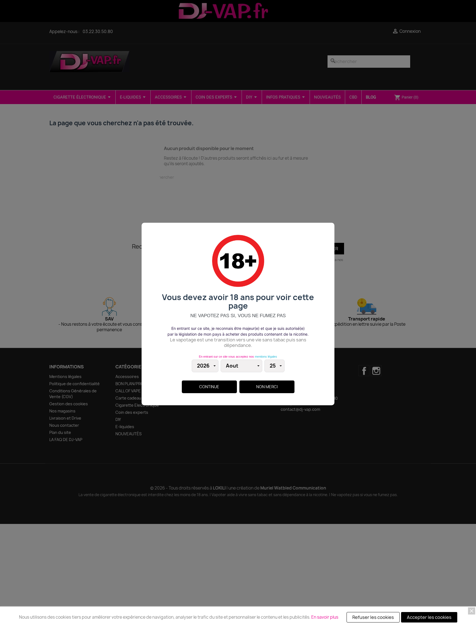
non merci (267, 386)
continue (209, 386)
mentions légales (266, 356)
